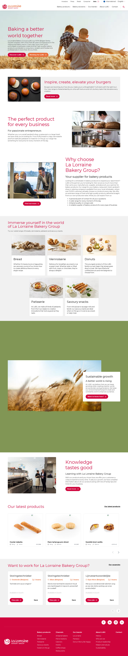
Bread (39, 636)
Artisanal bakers (62, 636)
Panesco (76, 639)
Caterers (59, 642)
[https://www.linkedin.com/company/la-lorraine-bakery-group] (110, 622)
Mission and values (103, 645)
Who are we (100, 639)
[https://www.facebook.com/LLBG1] (103, 622)
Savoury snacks (43, 645)
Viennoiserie (41, 639)
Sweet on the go (43, 648)
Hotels (58, 645)
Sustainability (101, 648)
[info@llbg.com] (122, 622)
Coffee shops (60, 648)
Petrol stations (61, 639)
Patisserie (40, 642)
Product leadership (103, 642)
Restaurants (60, 651)
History (98, 636)
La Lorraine (77, 636)
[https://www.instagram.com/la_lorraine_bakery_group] (116, 622)
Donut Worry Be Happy (82, 642)
